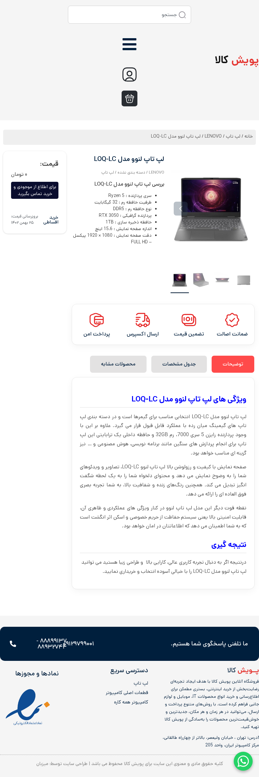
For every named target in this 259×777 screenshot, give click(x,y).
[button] (243, 209)
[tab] (233, 364)
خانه (248, 136)
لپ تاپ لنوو (193, 399)
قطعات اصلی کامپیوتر (127, 693)
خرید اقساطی (50, 219)
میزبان (42, 763)
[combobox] (129, 15)
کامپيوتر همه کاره (131, 702)
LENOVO (213, 136)
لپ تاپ (233, 136)
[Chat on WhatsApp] (243, 761)
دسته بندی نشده (131, 172)
